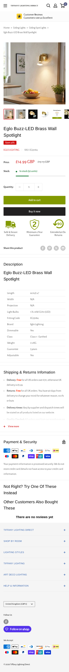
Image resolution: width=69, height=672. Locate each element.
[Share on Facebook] (42, 248)
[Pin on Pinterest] (49, 248)
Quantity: (9, 187)
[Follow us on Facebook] (6, 621)
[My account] (55, 6)
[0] (62, 6)
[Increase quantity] (38, 187)
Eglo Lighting (11, 150)
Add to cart (34, 200)
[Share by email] (63, 248)
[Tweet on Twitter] (56, 248)
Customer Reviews (38, 16)
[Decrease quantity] (19, 187)
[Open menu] (5, 5)
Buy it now (34, 211)
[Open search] (48, 6)
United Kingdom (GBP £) (16, 604)
